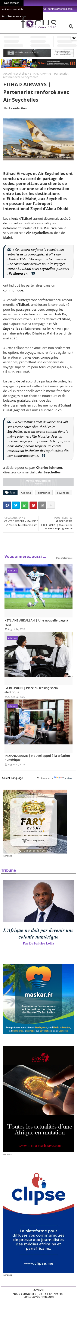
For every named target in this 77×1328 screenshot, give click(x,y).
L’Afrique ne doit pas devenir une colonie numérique (38, 933)
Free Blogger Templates (50, 1301)
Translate (67, 778)
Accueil (7, 73)
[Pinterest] (33, 505)
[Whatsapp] (24, 505)
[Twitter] (16, 505)
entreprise (44, 493)
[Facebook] (7, 505)
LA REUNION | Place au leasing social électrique (31, 690)
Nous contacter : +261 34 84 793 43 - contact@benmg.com (39, 1295)
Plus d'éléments (64, 557)
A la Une (26, 493)
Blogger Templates (31, 1300)
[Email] (42, 505)
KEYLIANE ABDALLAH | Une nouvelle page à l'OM (36, 622)
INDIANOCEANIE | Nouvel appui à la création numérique (37, 758)
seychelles (20, 73)
